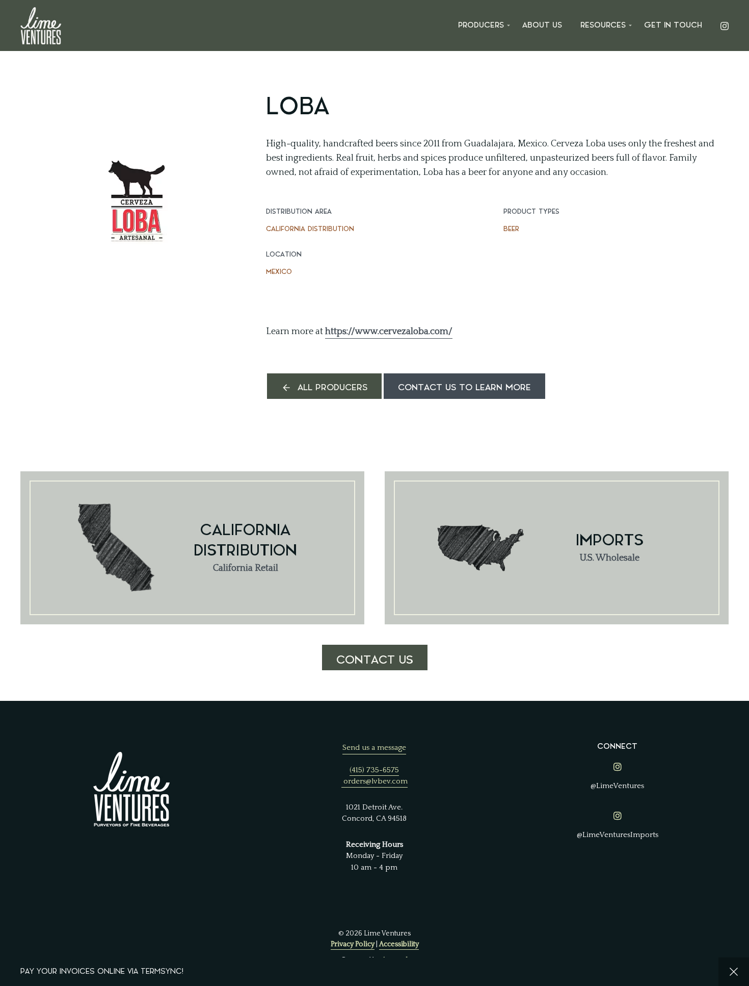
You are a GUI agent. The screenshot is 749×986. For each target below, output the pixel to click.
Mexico (279, 271)
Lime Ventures (40, 25)
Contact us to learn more (464, 387)
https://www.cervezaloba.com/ (388, 331)
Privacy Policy (352, 944)
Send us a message (374, 747)
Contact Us (374, 660)
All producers (332, 387)
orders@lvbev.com (375, 781)
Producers (481, 25)
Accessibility (399, 944)
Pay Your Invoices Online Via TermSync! (101, 971)
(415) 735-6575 (374, 770)
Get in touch (673, 25)
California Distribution (310, 228)
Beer (511, 228)
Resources (603, 25)
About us (542, 25)
